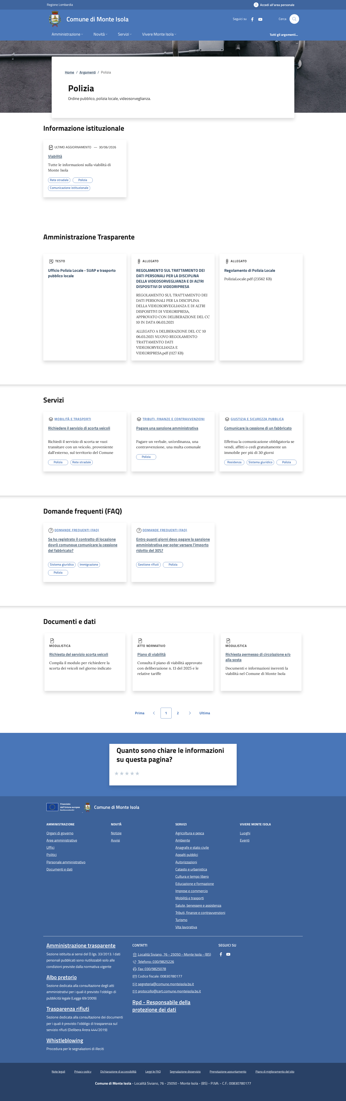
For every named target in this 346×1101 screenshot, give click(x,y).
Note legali (58, 1071)
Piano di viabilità (151, 654)
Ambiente (182, 840)
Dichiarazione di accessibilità (118, 1071)
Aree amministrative (61, 840)
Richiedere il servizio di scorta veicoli (79, 428)
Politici (51, 854)
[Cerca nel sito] (294, 19)
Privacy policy (82, 1071)
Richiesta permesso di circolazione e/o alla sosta (258, 657)
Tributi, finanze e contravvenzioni (174, 418)
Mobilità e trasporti (72, 418)
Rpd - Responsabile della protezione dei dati (161, 1005)
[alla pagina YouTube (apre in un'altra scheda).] (259, 19)
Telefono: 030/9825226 (155, 961)
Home (69, 72)
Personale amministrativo (65, 862)
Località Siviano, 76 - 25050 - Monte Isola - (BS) (175, 954)
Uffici (50, 847)
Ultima (206, 714)
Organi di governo (59, 833)
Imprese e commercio (191, 891)
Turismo (181, 920)
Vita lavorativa (186, 927)
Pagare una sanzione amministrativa (167, 428)
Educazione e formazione (194, 883)
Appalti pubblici (186, 854)
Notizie (116, 833)
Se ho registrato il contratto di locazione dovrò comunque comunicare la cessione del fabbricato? (82, 544)
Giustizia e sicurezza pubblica (257, 418)
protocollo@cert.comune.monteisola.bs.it (169, 991)
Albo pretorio (61, 977)
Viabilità (55, 156)
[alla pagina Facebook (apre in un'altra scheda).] (251, 19)
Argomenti (87, 72)
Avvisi (115, 840)
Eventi (244, 840)
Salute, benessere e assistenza (198, 905)
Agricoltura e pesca (189, 833)
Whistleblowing (64, 1040)
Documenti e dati (59, 869)
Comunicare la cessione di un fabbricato (258, 428)
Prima (141, 714)
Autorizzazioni (186, 862)
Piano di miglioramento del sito (274, 1071)
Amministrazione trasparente (81, 945)
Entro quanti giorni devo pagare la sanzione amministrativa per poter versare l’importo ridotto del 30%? (173, 544)
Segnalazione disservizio (185, 1071)
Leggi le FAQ (153, 1071)
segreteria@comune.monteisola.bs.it (165, 984)
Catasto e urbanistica (191, 869)
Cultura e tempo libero (192, 876)
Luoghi (245, 833)
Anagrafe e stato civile (192, 847)
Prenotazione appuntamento (228, 1071)
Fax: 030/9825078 (151, 968)
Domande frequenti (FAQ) (76, 530)
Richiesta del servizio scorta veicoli (78, 654)
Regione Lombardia (60, 4)
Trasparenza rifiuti (67, 1008)
